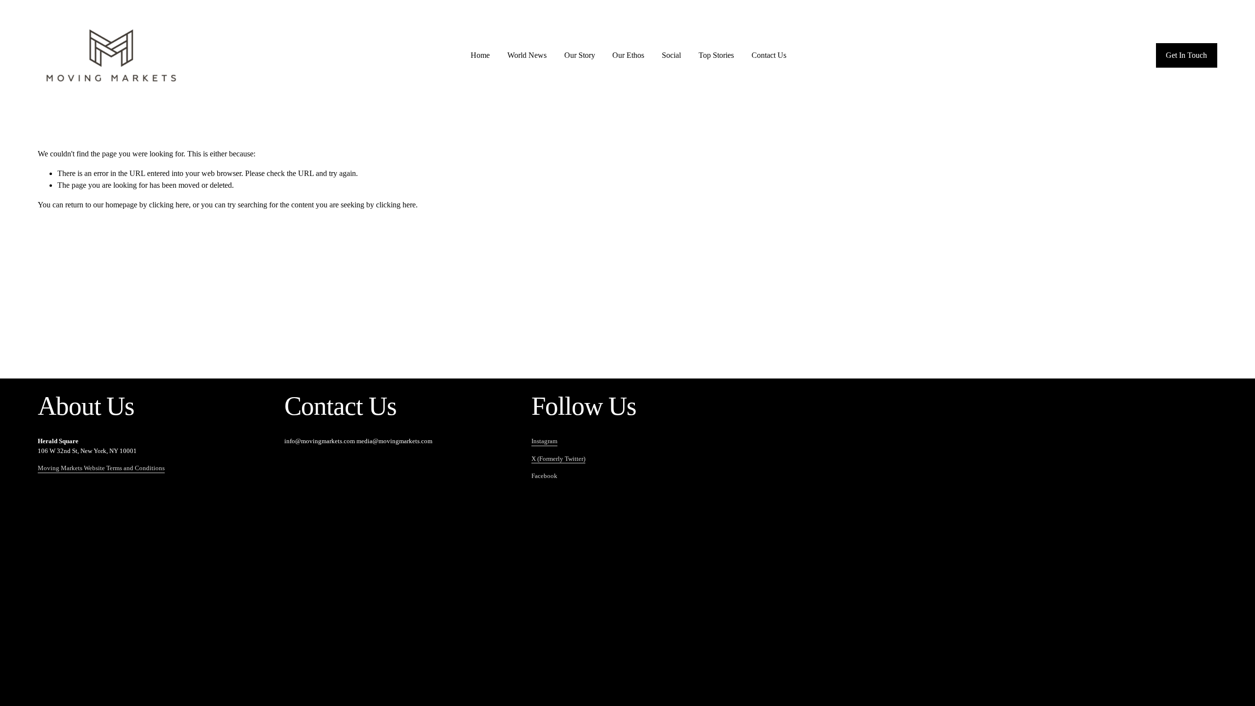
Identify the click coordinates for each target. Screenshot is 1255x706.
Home (480, 55)
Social (671, 55)
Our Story (579, 55)
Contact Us (769, 55)
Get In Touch (1186, 55)
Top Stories (716, 55)
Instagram (544, 441)
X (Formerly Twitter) (558, 458)
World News (527, 55)
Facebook (544, 475)
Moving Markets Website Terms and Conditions (101, 468)
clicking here (169, 205)
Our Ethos (628, 55)
